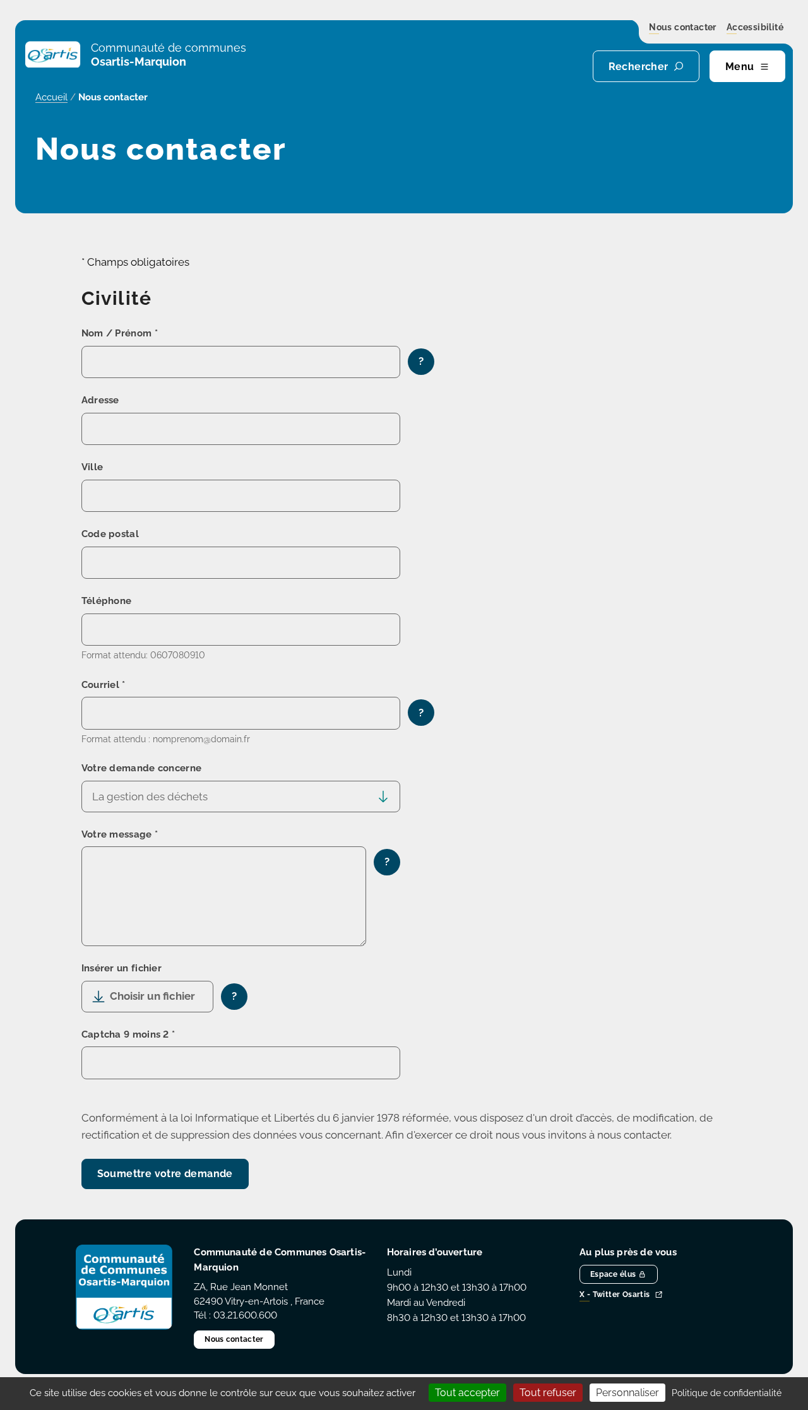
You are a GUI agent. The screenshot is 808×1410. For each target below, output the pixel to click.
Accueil (51, 97)
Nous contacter (682, 27)
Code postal (110, 534)
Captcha (128, 1034)
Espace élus (613, 1274)
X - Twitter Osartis (614, 1295)
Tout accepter (467, 1393)
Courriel (103, 684)
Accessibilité (755, 27)
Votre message (119, 834)
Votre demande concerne (141, 768)
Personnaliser (627, 1393)
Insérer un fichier (121, 968)
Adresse (100, 400)
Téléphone (106, 601)
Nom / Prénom (119, 333)
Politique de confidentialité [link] (726, 1393)
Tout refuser (548, 1393)
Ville (92, 467)
